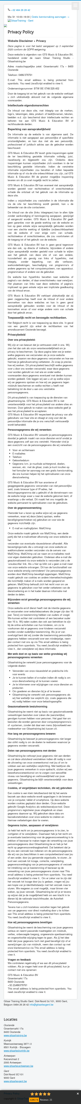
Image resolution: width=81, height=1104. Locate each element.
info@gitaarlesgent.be (41, 1004)
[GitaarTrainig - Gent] (20, 20)
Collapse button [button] (77, 1093)
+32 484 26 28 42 (20, 10)
